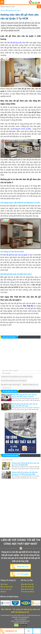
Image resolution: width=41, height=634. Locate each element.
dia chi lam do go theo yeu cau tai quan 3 (13, 380)
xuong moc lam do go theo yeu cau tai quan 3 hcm (16, 376)
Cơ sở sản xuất (6, 589)
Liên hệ (3, 591)
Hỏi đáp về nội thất (27, 584)
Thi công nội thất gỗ (28, 591)
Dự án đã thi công (6, 586)
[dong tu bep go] (20, 453)
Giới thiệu (4, 584)
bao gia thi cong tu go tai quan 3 (11, 384)
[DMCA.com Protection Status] (20, 626)
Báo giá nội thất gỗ (27, 589)
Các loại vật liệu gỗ (28, 586)
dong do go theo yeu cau (30, 384)
